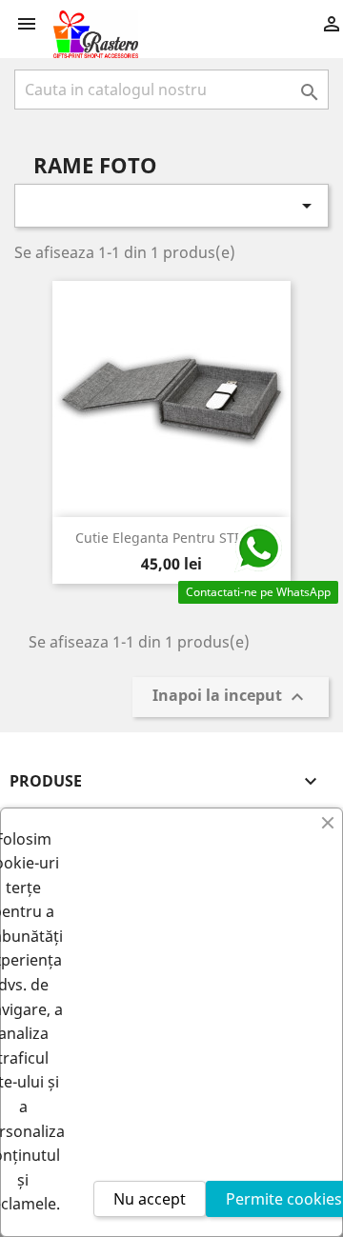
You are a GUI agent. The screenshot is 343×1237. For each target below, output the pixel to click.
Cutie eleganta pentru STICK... (171, 538)
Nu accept (149, 1198)
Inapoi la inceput (230, 697)
